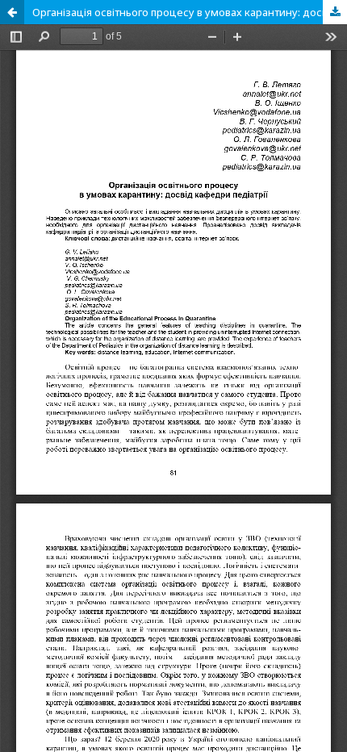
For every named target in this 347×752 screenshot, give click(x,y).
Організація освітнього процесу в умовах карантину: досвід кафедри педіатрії (189, 12)
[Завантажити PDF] (335, 12)
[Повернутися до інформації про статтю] (12, 12)
